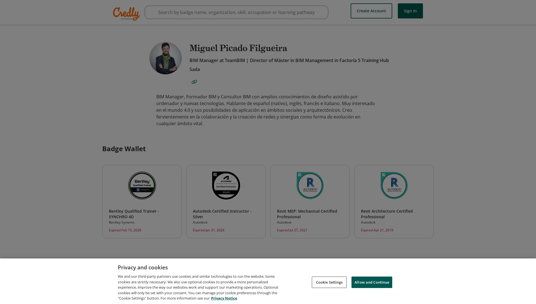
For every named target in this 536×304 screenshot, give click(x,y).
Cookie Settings (329, 281)
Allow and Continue (372, 281)
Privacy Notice (224, 298)
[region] (268, 281)
